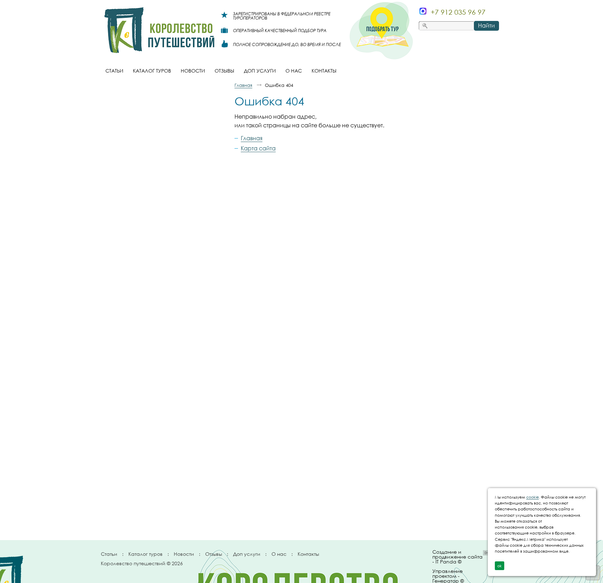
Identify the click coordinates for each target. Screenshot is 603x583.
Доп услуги (246, 554)
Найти (486, 25)
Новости (184, 554)
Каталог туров (145, 554)
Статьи (109, 554)
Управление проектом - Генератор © (448, 575)
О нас (278, 554)
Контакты (308, 554)
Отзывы (213, 554)
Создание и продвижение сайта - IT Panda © (457, 557)
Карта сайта (258, 148)
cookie (532, 497)
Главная (243, 85)
